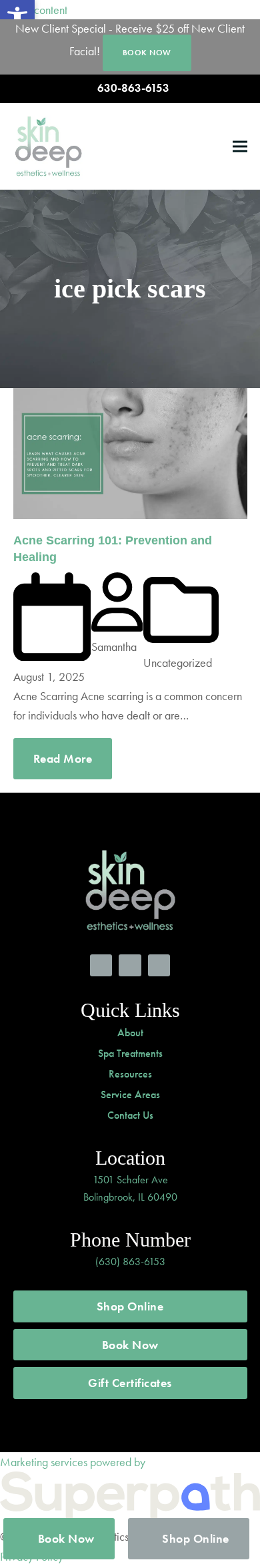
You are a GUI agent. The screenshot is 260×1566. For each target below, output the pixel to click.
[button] (240, 146)
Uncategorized (177, 662)
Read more (63, 758)
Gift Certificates (130, 1382)
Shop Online (130, 1306)
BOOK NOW (147, 52)
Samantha (114, 646)
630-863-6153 (133, 88)
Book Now (130, 1344)
